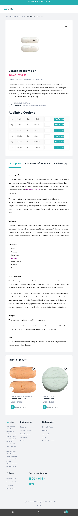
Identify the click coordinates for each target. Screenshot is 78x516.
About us (9, 485)
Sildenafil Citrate (47, 427)
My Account (13, 512)
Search (39, 512)
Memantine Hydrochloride (24, 396)
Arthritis (22, 441)
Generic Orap (48, 399)
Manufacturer (10, 489)
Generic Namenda (18, 399)
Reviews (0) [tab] (60, 163)
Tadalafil (45, 430)
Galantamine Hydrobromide (37, 105)
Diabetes (23, 427)
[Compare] (11, 104)
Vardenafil (45, 434)
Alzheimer (25, 105)
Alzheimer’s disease (32, 189)
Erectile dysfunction (26, 430)
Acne (44, 437)
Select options (20, 407)
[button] (66, 26)
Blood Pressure (25, 434)
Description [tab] (15, 163)
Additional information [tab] (37, 163)
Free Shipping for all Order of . (39, 1)
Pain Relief (23, 437)
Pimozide (51, 396)
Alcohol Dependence (49, 441)
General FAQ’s (11, 478)
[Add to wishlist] (33, 369)
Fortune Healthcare (13, 482)
